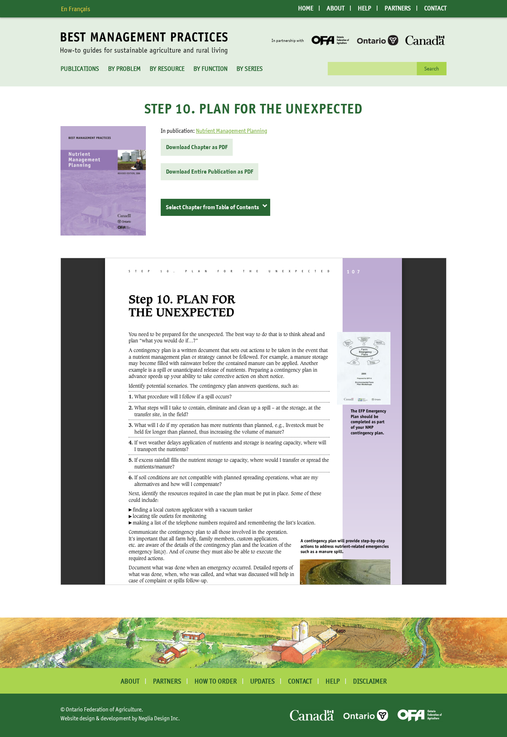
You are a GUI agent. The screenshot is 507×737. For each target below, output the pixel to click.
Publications (79, 68)
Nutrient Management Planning (231, 130)
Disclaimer (370, 681)
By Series (249, 68)
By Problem (124, 68)
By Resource (167, 68)
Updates (262, 681)
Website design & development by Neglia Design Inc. (120, 718)
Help (364, 8)
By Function (210, 68)
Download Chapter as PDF (197, 147)
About (335, 8)
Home (305, 8)
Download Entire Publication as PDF (209, 171)
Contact (435, 8)
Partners (398, 8)
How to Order (215, 681)
